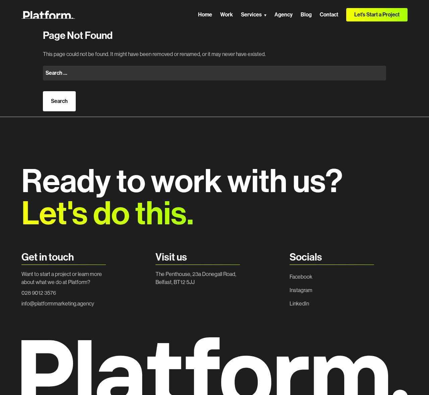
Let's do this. (107, 213)
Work (226, 14)
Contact (329, 14)
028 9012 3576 (38, 293)
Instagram (301, 290)
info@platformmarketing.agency (57, 303)
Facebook (301, 277)
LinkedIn (299, 303)
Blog (306, 14)
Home (205, 14)
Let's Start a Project (377, 377)
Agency (283, 14)
